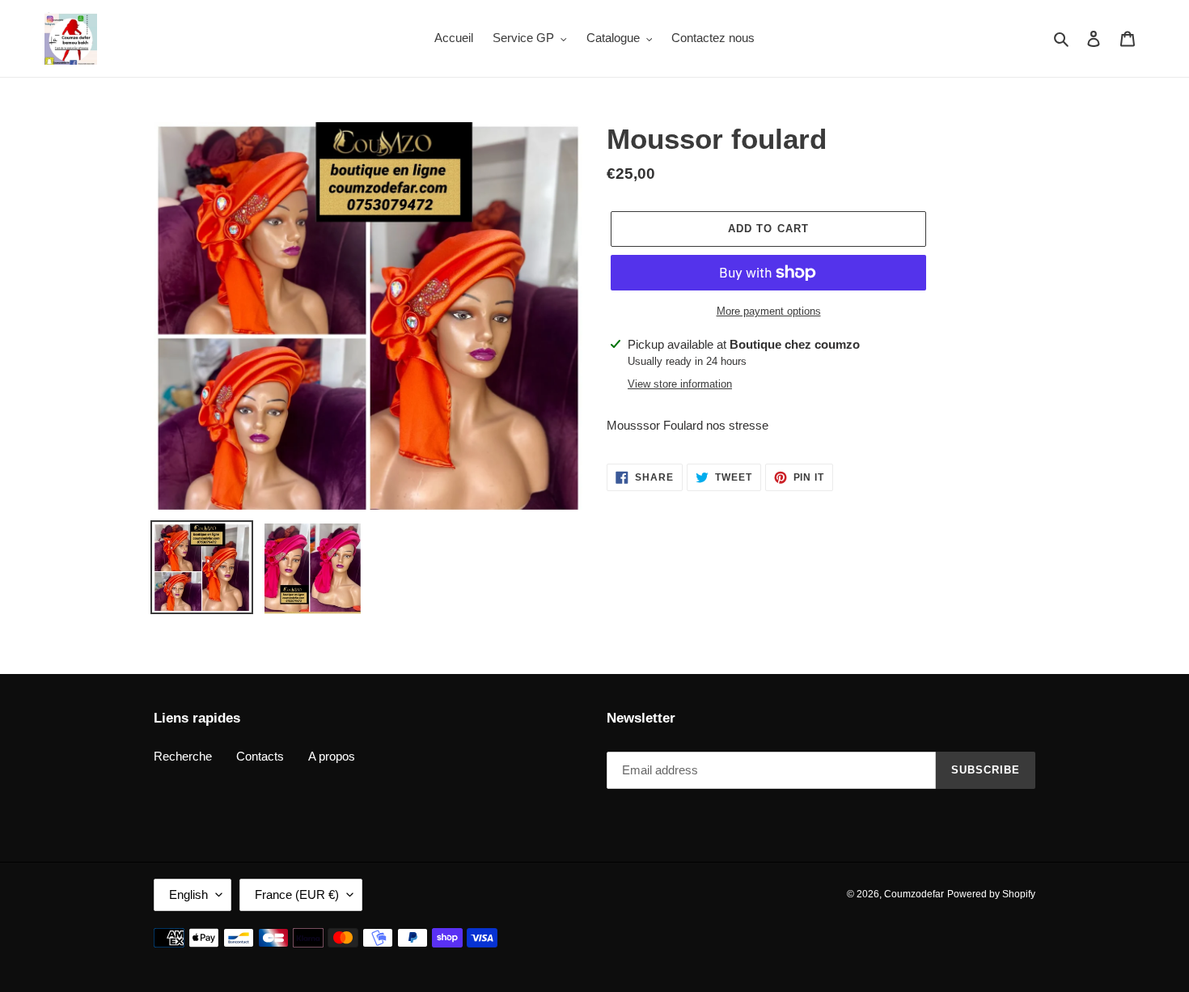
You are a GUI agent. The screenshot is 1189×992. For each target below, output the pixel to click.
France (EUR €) (297, 894)
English (188, 894)
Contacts (260, 756)
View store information (680, 384)
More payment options (769, 311)
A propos (331, 756)
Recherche (183, 756)
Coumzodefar (914, 894)
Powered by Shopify (991, 894)
